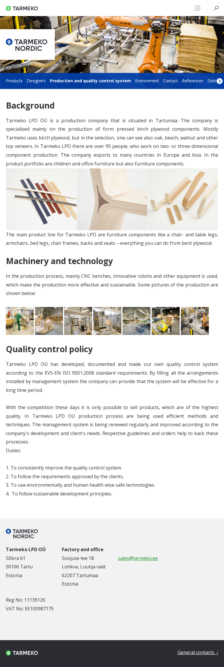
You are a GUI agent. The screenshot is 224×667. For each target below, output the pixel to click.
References (192, 80)
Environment (147, 80)
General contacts (197, 652)
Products (14, 80)
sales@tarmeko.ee (138, 558)
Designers (36, 80)
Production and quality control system (90, 80)
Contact (170, 80)
